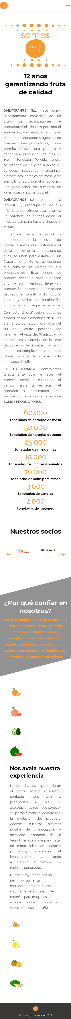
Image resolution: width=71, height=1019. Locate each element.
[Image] (23, 551)
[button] (8, 554)
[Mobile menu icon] (68, 5)
